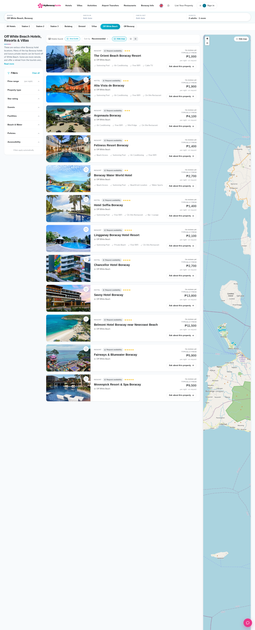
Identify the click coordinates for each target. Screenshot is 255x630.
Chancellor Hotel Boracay (112, 264)
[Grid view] (130, 39)
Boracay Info (147, 5)
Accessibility (14, 142)
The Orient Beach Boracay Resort (117, 55)
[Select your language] (161, 6)
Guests (11, 107)
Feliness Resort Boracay (111, 145)
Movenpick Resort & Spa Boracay (117, 384)
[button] (220, 331)
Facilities (12, 116)
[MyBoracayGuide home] (49, 5)
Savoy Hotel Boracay (108, 294)
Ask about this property (180, 66)
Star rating (13, 98)
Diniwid (82, 26)
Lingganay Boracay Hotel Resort (116, 235)
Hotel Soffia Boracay (108, 205)
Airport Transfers (110, 5)
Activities (92, 5)
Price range (20, 81)
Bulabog (68, 26)
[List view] (135, 39)
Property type (14, 90)
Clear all (36, 73)
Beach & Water (15, 124)
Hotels (68, 5)
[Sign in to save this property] (86, 50)
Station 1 (26, 26)
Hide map (243, 39)
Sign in (209, 5)
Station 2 (40, 26)
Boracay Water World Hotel (113, 175)
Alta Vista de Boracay (109, 85)
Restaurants (130, 5)
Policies (11, 133)
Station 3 (54, 26)
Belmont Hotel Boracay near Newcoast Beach (126, 324)
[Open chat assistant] (247, 622)
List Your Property (184, 5)
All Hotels (11, 26)
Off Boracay (129, 26)
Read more (9, 64)
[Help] (168, 6)
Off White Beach (110, 26)
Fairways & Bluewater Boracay (115, 354)
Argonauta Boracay (107, 115)
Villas (79, 5)
